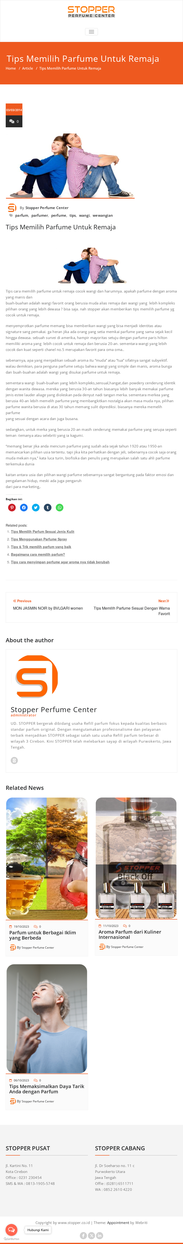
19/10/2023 (21, 927)
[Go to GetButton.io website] (11, 1239)
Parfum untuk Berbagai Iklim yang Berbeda (42, 935)
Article (27, 68)
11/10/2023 (110, 926)
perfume (58, 215)
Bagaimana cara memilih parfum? (38, 554)
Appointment (117, 1222)
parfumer (39, 215)
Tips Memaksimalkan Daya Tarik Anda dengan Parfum (46, 1089)
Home (11, 68)
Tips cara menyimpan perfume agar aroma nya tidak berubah (60, 562)
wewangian (103, 215)
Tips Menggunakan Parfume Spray (39, 539)
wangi (84, 215)
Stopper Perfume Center (46, 207)
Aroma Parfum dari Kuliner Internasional (130, 934)
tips (73, 215)
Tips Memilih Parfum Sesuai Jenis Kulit (42, 531)
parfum (21, 215)
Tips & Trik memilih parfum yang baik (41, 546)
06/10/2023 (21, 1080)
